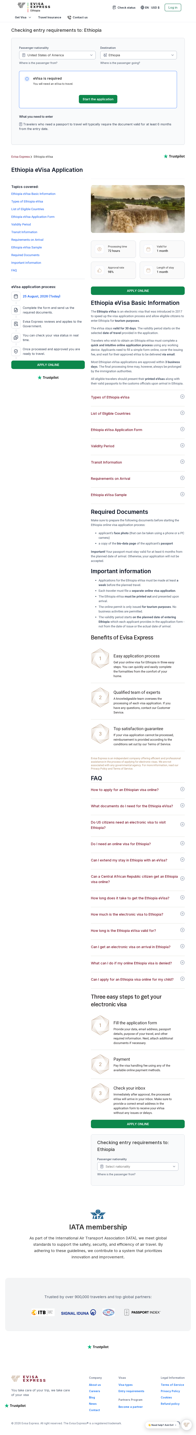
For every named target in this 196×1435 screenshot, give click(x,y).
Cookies (166, 1397)
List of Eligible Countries (27, 209)
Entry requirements (131, 1391)
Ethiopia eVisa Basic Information (33, 194)
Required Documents (25, 255)
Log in (172, 7)
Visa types (125, 1384)
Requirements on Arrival (27, 240)
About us (95, 1384)
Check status (127, 7)
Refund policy (170, 1403)
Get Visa (20, 17)
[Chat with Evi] (186, 1424)
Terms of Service (172, 1384)
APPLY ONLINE (48, 365)
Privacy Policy (170, 1391)
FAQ (14, 270)
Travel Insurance (49, 17)
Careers (94, 1391)
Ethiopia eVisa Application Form (33, 217)
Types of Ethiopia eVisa (27, 201)
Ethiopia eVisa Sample (26, 247)
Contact (94, 1410)
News (93, 1403)
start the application (98, 99)
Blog (92, 1397)
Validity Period (21, 224)
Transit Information (24, 232)
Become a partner (130, 1406)
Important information (26, 262)
